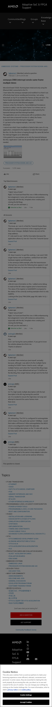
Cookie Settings (26, 695)
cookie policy (26, 690)
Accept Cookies (26, 702)
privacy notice (13, 690)
